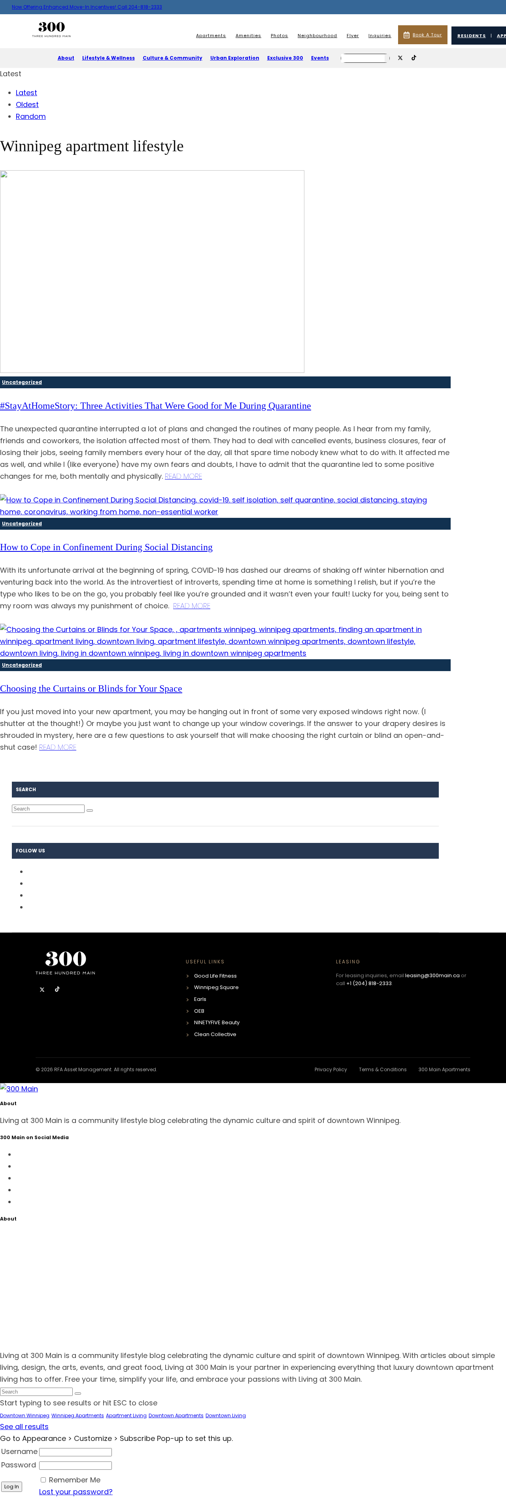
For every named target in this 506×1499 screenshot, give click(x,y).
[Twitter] (43, 990)
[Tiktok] (57, 990)
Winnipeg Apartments (77, 1415)
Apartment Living (126, 1415)
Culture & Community (172, 58)
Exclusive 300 (285, 58)
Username (19, 1451)
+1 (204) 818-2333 (369, 983)
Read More (183, 476)
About (66, 58)
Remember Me (74, 1480)
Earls (200, 999)
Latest (26, 93)
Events (320, 58)
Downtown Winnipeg (24, 1415)
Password (18, 1465)
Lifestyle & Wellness (108, 58)
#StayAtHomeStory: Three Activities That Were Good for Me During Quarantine (155, 406)
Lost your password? (76, 1492)
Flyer (353, 35)
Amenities (248, 35)
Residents (471, 35)
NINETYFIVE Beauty (217, 1022)
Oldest (27, 104)
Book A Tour (427, 35)
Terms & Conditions (383, 1069)
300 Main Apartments (444, 1069)
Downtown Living (226, 1415)
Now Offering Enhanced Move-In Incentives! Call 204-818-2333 (87, 7)
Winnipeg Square (216, 987)
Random (31, 116)
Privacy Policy (331, 1069)
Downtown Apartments (176, 1415)
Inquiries (379, 35)
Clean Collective (215, 1034)
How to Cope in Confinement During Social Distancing (106, 547)
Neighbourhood (317, 35)
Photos (279, 35)
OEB (199, 1011)
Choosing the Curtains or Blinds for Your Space (91, 688)
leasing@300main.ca (432, 975)
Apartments (211, 35)
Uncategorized (22, 382)
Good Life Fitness (215, 976)
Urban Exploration (234, 58)
